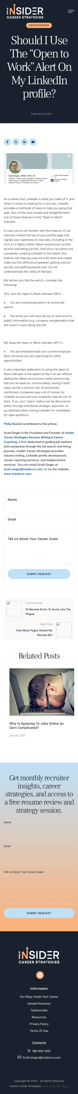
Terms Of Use (39, 1031)
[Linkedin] (40, 975)
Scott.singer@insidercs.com (41, 1057)
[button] (67, 1078)
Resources (39, 1017)
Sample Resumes (39, 1003)
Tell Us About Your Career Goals (33, 539)
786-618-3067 (41, 1051)
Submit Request (39, 573)
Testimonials (39, 1010)
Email (12, 519)
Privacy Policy (39, 1024)
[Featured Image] (41, 692)
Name (12, 499)
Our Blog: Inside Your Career (39, 996)
